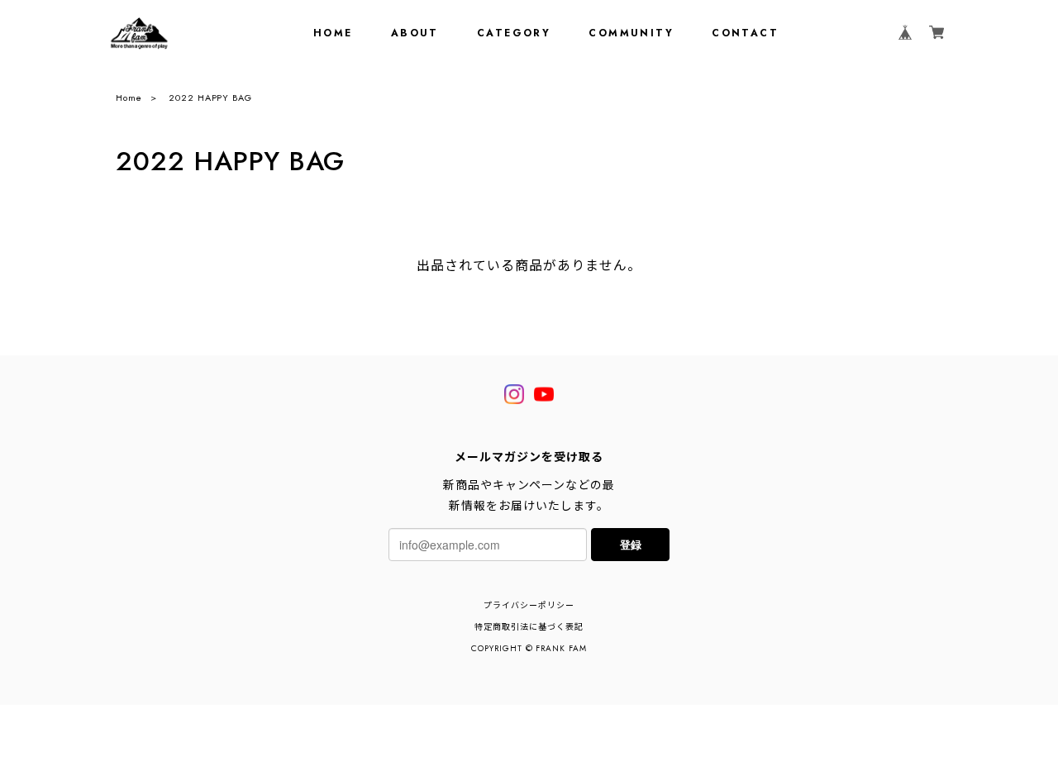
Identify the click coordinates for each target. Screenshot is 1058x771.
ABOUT (415, 33)
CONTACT (745, 33)
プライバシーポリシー (529, 605)
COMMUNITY (631, 33)
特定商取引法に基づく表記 (529, 627)
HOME (333, 33)
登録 (630, 544)
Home (129, 97)
